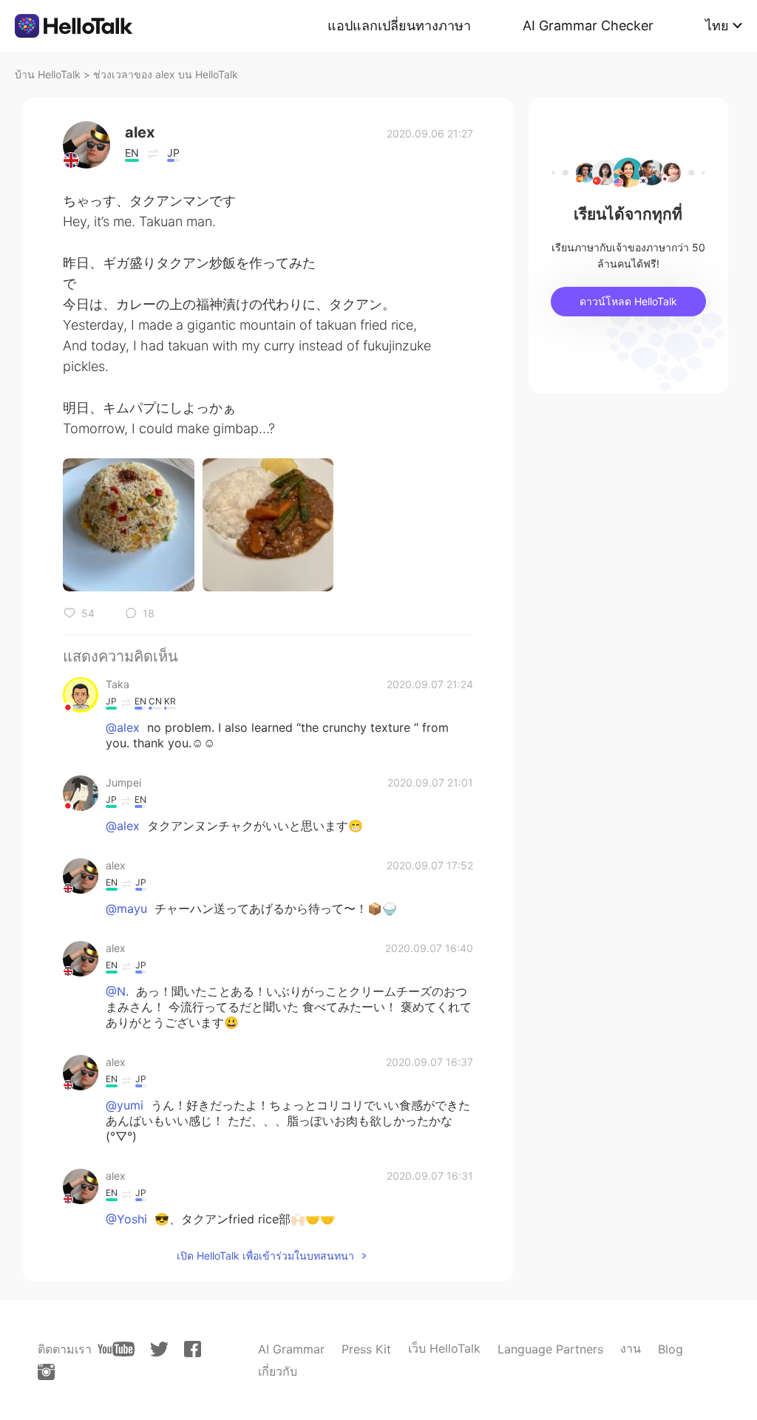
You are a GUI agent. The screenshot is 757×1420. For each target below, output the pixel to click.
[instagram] (46, 1372)
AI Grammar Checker (588, 25)
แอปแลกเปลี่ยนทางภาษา (399, 25)
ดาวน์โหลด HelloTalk (628, 301)
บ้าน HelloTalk (48, 74)
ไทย (717, 25)
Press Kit (366, 1349)
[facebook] (192, 1349)
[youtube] (116, 1349)
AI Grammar (291, 1349)
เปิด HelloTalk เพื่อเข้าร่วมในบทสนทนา (265, 1255)
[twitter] (159, 1349)
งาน (630, 1348)
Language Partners (550, 1349)
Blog (670, 1349)
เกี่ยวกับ (277, 1371)
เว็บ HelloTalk (444, 1348)
